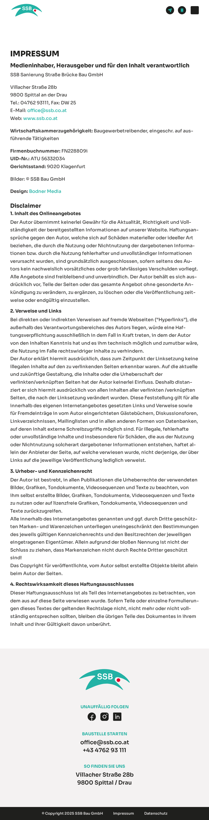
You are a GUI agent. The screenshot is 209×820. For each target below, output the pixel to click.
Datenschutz (155, 813)
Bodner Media (45, 191)
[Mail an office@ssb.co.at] (170, 10)
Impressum (123, 813)
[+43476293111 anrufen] (182, 10)
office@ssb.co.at (47, 110)
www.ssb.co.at (40, 118)
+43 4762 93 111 (104, 750)
